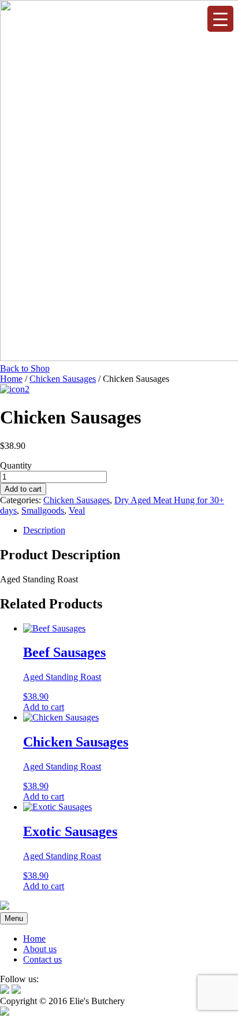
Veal (77, 510)
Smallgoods (42, 510)
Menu (14, 918)
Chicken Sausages (62, 379)
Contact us (42, 959)
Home (11, 379)
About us (40, 949)
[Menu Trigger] (220, 19)
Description (44, 530)
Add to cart (23, 489)
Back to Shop (25, 368)
